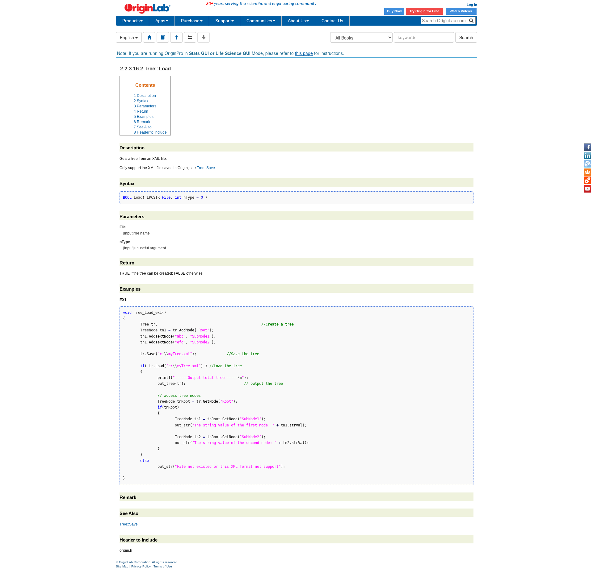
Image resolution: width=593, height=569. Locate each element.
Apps (160, 20)
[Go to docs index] (149, 37)
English (127, 37)
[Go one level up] (176, 37)
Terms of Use (163, 566)
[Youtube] (587, 189)
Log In (472, 4)
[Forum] (587, 172)
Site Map (122, 566)
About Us (297, 20)
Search (466, 37)
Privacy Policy (141, 566)
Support (223, 20)
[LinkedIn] (587, 156)
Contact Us (332, 20)
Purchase (190, 20)
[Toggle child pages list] (203, 37)
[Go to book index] (163, 37)
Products (131, 20)
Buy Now (394, 11)
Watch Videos (461, 11)
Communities (259, 20)
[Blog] (587, 164)
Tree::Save (206, 168)
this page (304, 53)
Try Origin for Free (424, 11)
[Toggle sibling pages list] (190, 37)
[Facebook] (587, 147)
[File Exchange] (587, 181)
